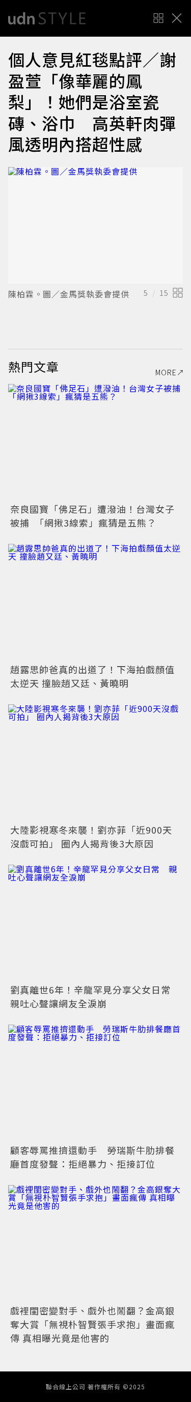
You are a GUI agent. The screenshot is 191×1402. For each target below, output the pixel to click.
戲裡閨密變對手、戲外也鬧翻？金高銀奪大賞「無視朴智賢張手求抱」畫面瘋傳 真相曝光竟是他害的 (92, 1324)
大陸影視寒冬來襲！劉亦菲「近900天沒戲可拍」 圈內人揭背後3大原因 (91, 836)
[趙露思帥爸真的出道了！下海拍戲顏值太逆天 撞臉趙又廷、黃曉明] (95, 602)
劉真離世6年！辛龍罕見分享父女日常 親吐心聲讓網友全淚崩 (95, 996)
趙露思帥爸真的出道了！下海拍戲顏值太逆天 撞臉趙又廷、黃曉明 (92, 676)
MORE (166, 372)
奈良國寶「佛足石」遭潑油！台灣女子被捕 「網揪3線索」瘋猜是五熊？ (92, 515)
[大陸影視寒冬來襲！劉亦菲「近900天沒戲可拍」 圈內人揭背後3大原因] (95, 762)
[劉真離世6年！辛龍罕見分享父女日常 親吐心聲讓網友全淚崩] (95, 923)
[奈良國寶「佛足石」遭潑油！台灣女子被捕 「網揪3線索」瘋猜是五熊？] (95, 442)
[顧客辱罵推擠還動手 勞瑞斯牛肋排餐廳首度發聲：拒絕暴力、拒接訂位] (95, 1083)
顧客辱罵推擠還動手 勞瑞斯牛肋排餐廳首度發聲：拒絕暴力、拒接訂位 (92, 1156)
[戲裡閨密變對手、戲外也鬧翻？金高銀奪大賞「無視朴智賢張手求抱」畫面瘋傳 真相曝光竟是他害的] (95, 1243)
